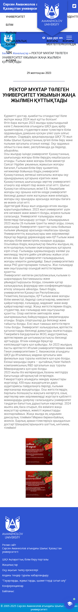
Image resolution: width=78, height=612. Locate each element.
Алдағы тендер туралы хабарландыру (25, 575)
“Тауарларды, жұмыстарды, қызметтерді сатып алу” (34, 580)
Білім (9, 24)
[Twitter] (74, 6)
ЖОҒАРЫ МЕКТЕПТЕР (54, 42)
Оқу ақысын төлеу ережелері (20, 570)
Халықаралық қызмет (16, 42)
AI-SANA (11, 60)
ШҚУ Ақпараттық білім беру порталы (25, 559)
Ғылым (11, 32)
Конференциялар (12, 586)
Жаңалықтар (10, 564)
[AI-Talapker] (69, 603)
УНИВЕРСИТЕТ (15, 16)
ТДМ (9, 52)
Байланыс (8, 591)
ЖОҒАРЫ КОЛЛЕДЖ (69, 42)
